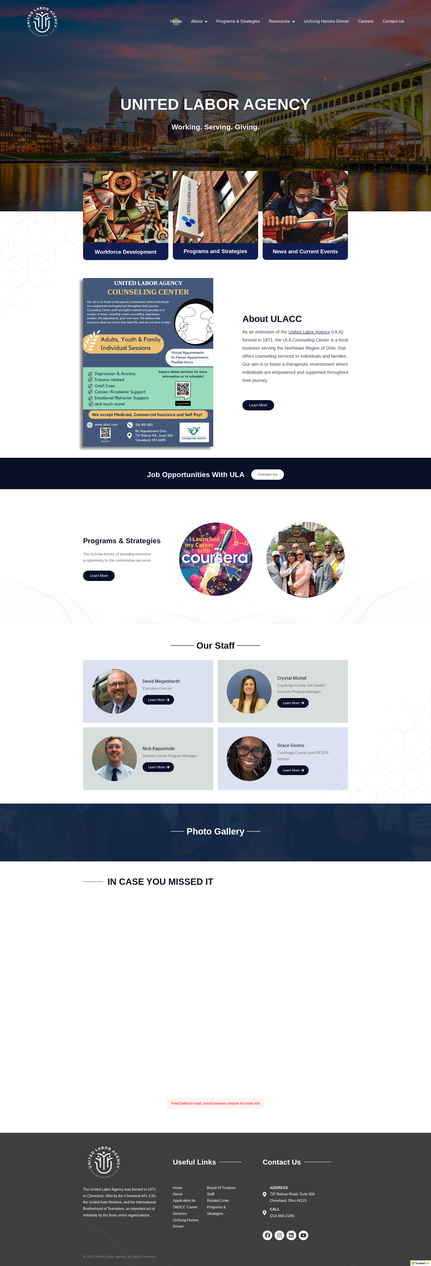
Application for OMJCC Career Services (185, 1207)
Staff (210, 1194)
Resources (279, 21)
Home (176, 21)
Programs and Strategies (215, 251)
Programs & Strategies (238, 21)
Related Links (218, 1200)
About (196, 21)
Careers (366, 21)
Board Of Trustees (221, 1188)
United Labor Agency (309, 331)
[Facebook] (267, 1235)
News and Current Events (305, 251)
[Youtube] (303, 1235)
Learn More (156, 700)
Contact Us (393, 21)
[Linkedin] (291, 1235)
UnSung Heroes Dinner (326, 21)
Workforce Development (125, 252)
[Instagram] (279, 1235)
